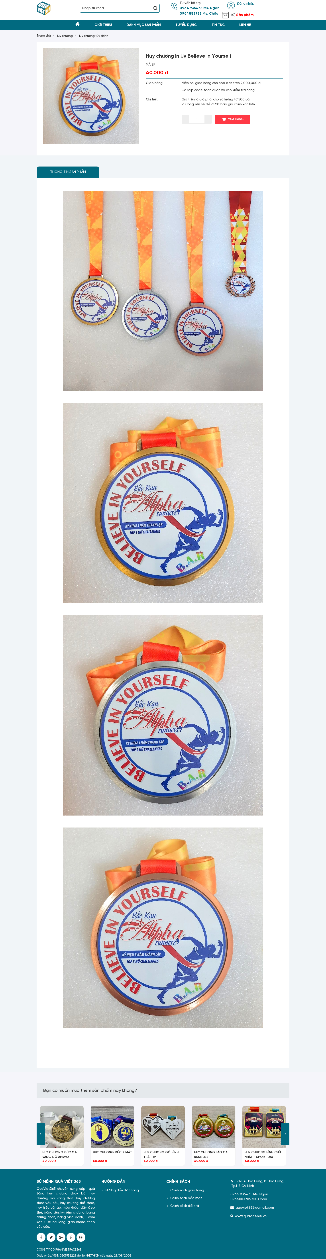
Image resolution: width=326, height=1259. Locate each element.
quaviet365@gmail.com (255, 1208)
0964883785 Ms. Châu (199, 14)
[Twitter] (51, 1237)
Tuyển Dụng (186, 25)
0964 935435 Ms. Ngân (199, 8)
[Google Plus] (61, 1237)
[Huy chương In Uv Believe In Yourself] (91, 96)
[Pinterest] (71, 1237)
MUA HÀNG (236, 119)
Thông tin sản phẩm (68, 172)
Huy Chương (64, 36)
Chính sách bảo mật (186, 1198)
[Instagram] (81, 1237)
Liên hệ (245, 25)
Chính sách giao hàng (187, 1190)
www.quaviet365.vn (251, 1216)
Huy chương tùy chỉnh (93, 36)
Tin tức (218, 25)
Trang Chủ (44, 35)
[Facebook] (41, 1237)
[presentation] (41, 1134)
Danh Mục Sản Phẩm (144, 25)
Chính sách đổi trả (184, 1206)
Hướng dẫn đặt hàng (122, 1190)
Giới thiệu (103, 25)
